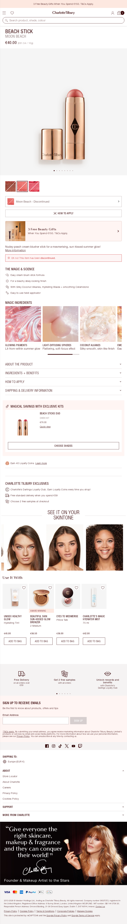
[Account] (113, 13)
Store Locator (10, 776)
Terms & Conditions (45, 911)
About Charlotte (11, 781)
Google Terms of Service (82, 915)
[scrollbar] (63, 354)
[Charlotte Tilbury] (63, 13)
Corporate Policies (65, 911)
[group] (23, 328)
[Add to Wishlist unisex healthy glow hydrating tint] (23, 587)
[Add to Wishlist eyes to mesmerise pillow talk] (76, 587)
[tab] (54, 170)
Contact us (100, 906)
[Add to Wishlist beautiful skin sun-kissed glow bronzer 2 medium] (50, 587)
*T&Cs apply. (9, 731)
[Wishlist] (12, 13)
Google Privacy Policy (56, 915)
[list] (63, 111)
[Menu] (4, 13)
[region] (63, 428)
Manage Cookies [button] (85, 911)
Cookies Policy (11, 798)
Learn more (41, 463)
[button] (6, 20)
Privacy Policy (23, 736)
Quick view (45, 426)
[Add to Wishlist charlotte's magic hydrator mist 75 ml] (102, 587)
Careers (7, 787)
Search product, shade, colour (27, 20)
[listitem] (63, 111)
